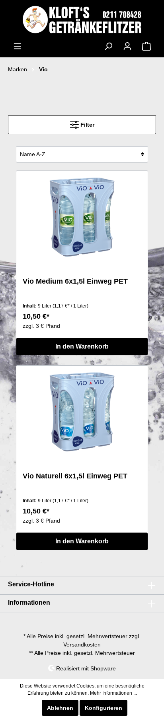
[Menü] (17, 46)
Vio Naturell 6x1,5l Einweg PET (75, 476)
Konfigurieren (103, 708)
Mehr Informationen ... (113, 693)
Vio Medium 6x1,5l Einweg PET (75, 281)
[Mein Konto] (127, 46)
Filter (86, 124)
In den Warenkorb (82, 346)
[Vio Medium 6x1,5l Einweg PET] (82, 217)
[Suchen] (108, 46)
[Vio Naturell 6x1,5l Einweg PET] (82, 412)
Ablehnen (60, 708)
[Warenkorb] (146, 46)
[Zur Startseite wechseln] (82, 19)
